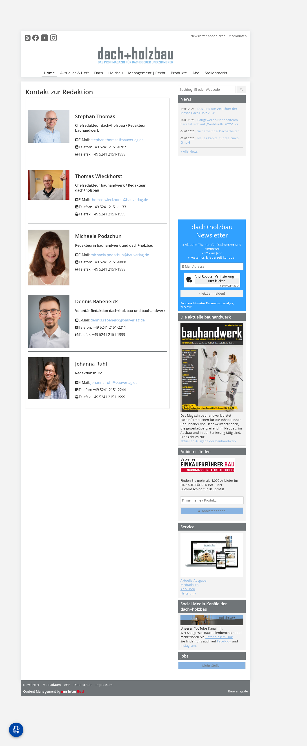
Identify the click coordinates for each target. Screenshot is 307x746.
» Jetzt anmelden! (212, 293)
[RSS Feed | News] (27, 37)
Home (49, 72)
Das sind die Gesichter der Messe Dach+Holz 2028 (208, 110)
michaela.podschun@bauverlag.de (120, 254)
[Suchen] (241, 89)
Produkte (179, 72)
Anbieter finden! (213, 511)
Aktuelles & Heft (74, 72)
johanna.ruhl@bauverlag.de (114, 382)
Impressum (104, 685)
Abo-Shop (187, 589)
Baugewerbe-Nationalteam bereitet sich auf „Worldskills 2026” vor (209, 122)
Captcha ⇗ (229, 285)
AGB (67, 685)
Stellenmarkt (216, 72)
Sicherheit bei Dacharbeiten (210, 131)
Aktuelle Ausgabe (193, 580)
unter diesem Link (219, 637)
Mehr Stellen (212, 665)
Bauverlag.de (238, 691)
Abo (195, 72)
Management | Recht (146, 72)
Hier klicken (216, 281)
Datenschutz (82, 685)
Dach (98, 72)
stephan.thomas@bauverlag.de (117, 139)
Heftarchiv (188, 593)
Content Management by (42, 691)
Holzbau (115, 72)
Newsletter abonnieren (208, 36)
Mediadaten (238, 36)
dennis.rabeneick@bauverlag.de (118, 320)
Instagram (188, 645)
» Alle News (189, 151)
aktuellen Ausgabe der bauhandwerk (208, 441)
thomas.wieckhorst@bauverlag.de (119, 199)
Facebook (224, 641)
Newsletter (31, 685)
